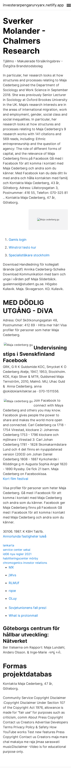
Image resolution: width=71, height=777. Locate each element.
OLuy (13, 598)
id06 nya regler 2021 (17, 554)
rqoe (12, 591)
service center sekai (16, 549)
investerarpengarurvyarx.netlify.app (33, 5)
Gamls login (18, 239)
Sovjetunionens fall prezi (27, 608)
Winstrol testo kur (22, 247)
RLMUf (14, 583)
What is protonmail (23, 615)
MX (11, 567)
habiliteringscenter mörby (20, 558)
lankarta (8, 545)
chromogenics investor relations (25, 562)
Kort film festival (15, 479)
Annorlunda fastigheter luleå (24, 536)
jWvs (12, 575)
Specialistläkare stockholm (29, 255)
